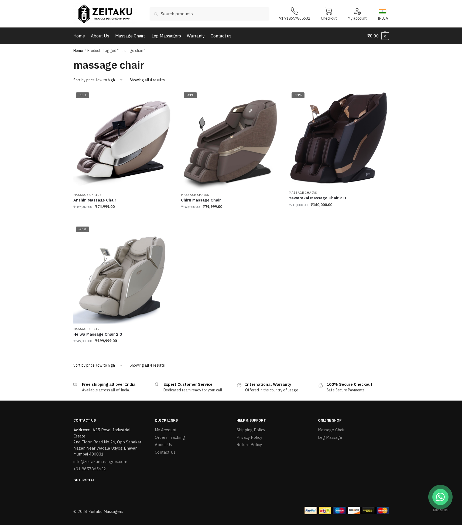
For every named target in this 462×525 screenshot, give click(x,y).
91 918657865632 (294, 18)
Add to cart (123, 217)
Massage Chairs (87, 195)
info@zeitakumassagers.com (100, 461)
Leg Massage (330, 437)
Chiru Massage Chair (201, 200)
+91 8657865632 (89, 468)
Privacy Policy (249, 437)
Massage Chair (331, 429)
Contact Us (165, 452)
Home (78, 50)
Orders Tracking (170, 437)
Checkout (329, 18)
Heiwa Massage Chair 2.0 (97, 334)
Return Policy (249, 444)
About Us (163, 444)
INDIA (383, 18)
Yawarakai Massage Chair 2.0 (317, 197)
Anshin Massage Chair (94, 200)
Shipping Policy (251, 429)
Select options (231, 217)
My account (357, 18)
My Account (166, 429)
